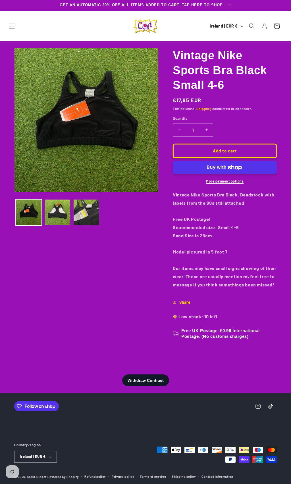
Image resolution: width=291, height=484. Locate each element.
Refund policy (95, 476)
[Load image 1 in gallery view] (29, 212)
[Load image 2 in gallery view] (58, 212)
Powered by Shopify (63, 477)
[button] (12, 26)
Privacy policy (123, 476)
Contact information (217, 476)
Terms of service (153, 476)
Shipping (204, 109)
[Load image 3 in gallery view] (86, 212)
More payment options (225, 181)
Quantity (180, 118)
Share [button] (184, 302)
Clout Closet (37, 477)
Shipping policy (184, 476)
